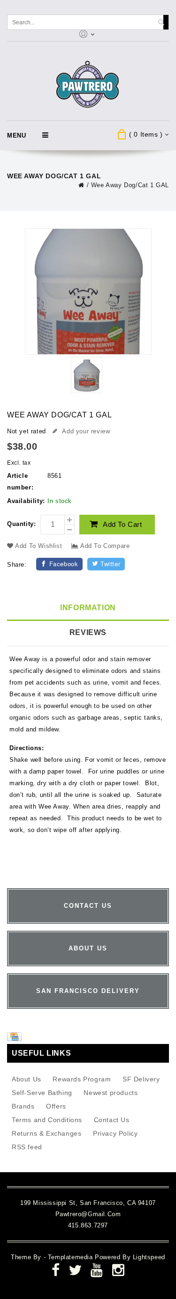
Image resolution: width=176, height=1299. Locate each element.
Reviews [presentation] (88, 632)
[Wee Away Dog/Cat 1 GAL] (87, 376)
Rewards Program (82, 1079)
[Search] (160, 22)
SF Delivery (141, 1079)
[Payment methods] (15, 1039)
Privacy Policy (115, 1133)
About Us (26, 1079)
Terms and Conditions (47, 1120)
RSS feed (27, 1147)
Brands (23, 1106)
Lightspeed (149, 1257)
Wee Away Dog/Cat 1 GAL (130, 185)
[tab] (88, 608)
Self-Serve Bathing (42, 1092)
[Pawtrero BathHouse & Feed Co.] (88, 84)
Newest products (111, 1092)
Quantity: (21, 523)
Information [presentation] (88, 608)
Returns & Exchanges (46, 1133)
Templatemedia (71, 1257)
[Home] (81, 185)
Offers (56, 1106)
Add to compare (104, 545)
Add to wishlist (39, 545)
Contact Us (112, 1120)
